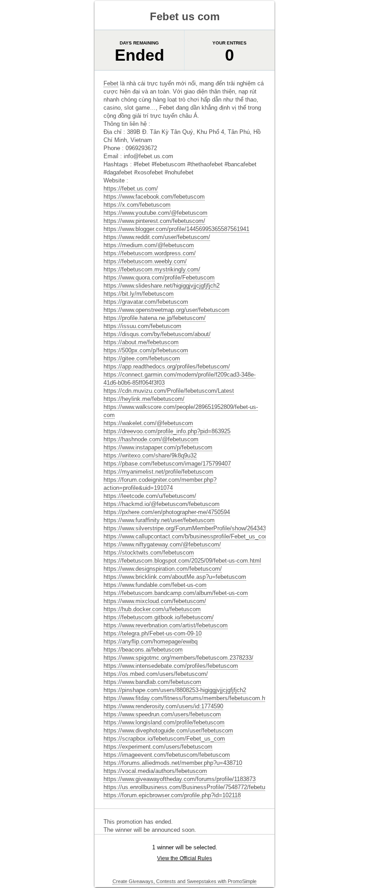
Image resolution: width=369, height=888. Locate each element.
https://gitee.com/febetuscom (142, 358)
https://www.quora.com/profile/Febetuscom (159, 277)
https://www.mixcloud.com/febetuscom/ (155, 601)
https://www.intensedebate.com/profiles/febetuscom (171, 665)
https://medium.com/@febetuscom (149, 245)
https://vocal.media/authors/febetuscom (155, 771)
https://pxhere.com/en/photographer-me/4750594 (167, 512)
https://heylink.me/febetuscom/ (144, 398)
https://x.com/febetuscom (137, 204)
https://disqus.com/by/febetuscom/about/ (157, 334)
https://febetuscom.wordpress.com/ (150, 253)
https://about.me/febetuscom (141, 342)
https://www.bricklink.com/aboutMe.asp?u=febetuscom (175, 576)
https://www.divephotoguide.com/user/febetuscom (168, 730)
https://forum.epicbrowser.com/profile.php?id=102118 (172, 795)
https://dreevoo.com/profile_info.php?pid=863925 (167, 431)
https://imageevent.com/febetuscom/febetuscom (167, 754)
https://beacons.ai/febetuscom (143, 649)
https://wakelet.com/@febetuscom (148, 423)
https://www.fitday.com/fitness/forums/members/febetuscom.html (188, 698)
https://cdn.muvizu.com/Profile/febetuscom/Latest (169, 390)
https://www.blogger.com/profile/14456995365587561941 (176, 229)
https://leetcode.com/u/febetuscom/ (150, 496)
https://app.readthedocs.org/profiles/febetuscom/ (167, 366)
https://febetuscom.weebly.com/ (145, 261)
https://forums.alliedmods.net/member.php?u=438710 (173, 762)
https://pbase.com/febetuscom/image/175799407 (167, 463)
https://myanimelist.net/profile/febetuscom (158, 471)
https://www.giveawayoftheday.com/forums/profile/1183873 (180, 779)
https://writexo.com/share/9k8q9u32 (150, 455)
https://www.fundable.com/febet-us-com (155, 585)
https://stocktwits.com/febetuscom (149, 552)
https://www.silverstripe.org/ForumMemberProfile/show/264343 (185, 528)
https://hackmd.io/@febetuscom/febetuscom (162, 504)
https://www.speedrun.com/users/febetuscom (162, 714)
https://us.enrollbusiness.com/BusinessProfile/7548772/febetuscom (191, 787)
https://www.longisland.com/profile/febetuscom (164, 722)
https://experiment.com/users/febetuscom (158, 746)
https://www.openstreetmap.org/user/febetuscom (167, 309)
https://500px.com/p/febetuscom (146, 350)
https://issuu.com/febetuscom (142, 326)
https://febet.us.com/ (131, 188)
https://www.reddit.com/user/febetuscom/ (157, 237)
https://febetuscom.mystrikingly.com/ (152, 269)
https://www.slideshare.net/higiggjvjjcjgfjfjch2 (162, 285)
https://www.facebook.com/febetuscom (154, 196)
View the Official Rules (184, 858)
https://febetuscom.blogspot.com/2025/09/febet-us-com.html (182, 560)
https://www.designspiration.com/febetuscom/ (163, 568)
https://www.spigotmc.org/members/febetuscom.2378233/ (178, 657)
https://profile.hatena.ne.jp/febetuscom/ (155, 318)
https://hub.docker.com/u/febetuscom (152, 609)
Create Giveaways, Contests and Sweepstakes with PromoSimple (184, 881)
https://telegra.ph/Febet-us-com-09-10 (153, 633)
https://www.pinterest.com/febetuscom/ (154, 221)
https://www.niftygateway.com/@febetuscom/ (162, 544)
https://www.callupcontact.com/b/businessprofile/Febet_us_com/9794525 (198, 536)
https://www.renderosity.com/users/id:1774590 (163, 706)
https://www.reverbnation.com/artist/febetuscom (166, 625)
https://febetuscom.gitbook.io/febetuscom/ (159, 617)
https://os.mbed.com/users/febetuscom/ (156, 673)
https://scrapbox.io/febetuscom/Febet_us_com (164, 738)
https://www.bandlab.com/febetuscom (152, 682)
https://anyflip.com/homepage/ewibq (151, 641)
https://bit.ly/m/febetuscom (139, 293)
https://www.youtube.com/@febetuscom (155, 212)
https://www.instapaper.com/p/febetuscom (158, 447)
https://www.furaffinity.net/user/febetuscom (159, 520)
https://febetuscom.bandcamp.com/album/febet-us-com (176, 593)
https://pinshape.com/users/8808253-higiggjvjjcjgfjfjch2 (175, 690)
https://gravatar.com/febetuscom (146, 301)
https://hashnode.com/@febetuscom (151, 439)
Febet (111, 83)
